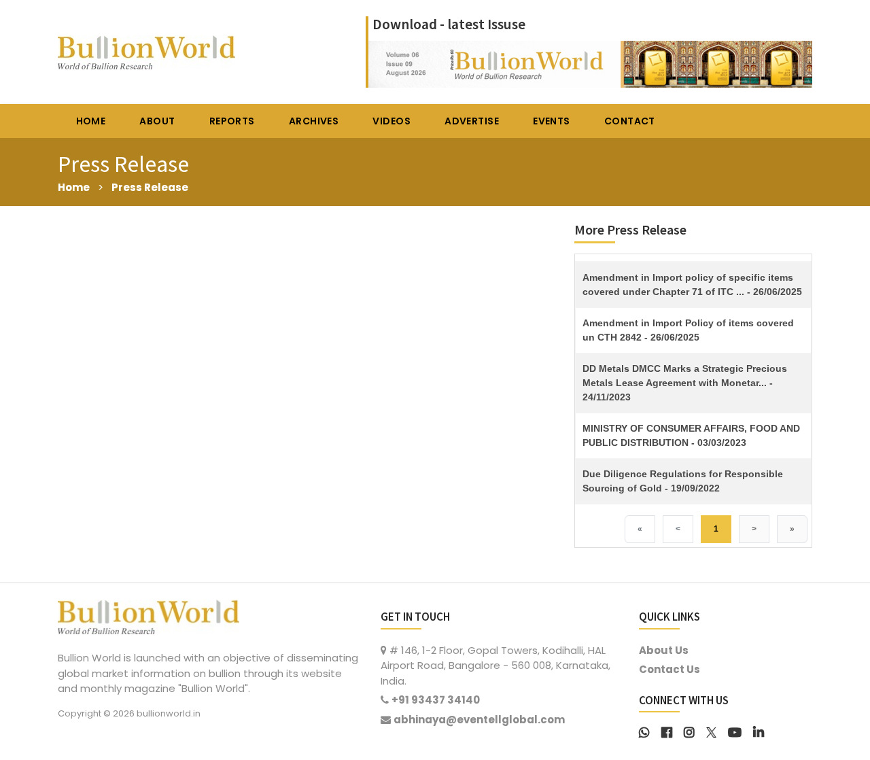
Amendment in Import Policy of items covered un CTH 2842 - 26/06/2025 (688, 330)
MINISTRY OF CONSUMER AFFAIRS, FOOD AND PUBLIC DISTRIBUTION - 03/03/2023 (691, 435)
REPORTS (232, 121)
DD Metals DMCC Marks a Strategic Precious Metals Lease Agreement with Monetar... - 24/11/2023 (684, 382)
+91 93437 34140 (436, 700)
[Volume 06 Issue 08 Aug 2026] (590, 63)
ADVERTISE (472, 121)
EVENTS (551, 121)
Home (74, 187)
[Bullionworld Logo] (148, 615)
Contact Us (669, 669)
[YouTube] (735, 731)
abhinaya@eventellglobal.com (479, 719)
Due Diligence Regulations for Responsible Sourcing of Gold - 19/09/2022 (682, 481)
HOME (91, 121)
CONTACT (629, 121)
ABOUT (157, 121)
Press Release (149, 187)
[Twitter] (711, 731)
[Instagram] (689, 731)
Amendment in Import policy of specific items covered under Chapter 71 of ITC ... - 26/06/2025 (692, 284)
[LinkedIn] (758, 731)
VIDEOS (391, 121)
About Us (664, 650)
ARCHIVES (313, 121)
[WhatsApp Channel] (644, 731)
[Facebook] (666, 731)
